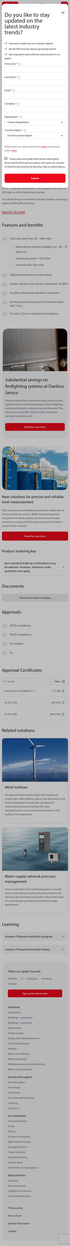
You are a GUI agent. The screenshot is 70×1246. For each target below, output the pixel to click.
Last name (11, 77)
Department (12, 116)
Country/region (14, 130)
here (44, 146)
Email (8, 90)
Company (11, 103)
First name (11, 63)
